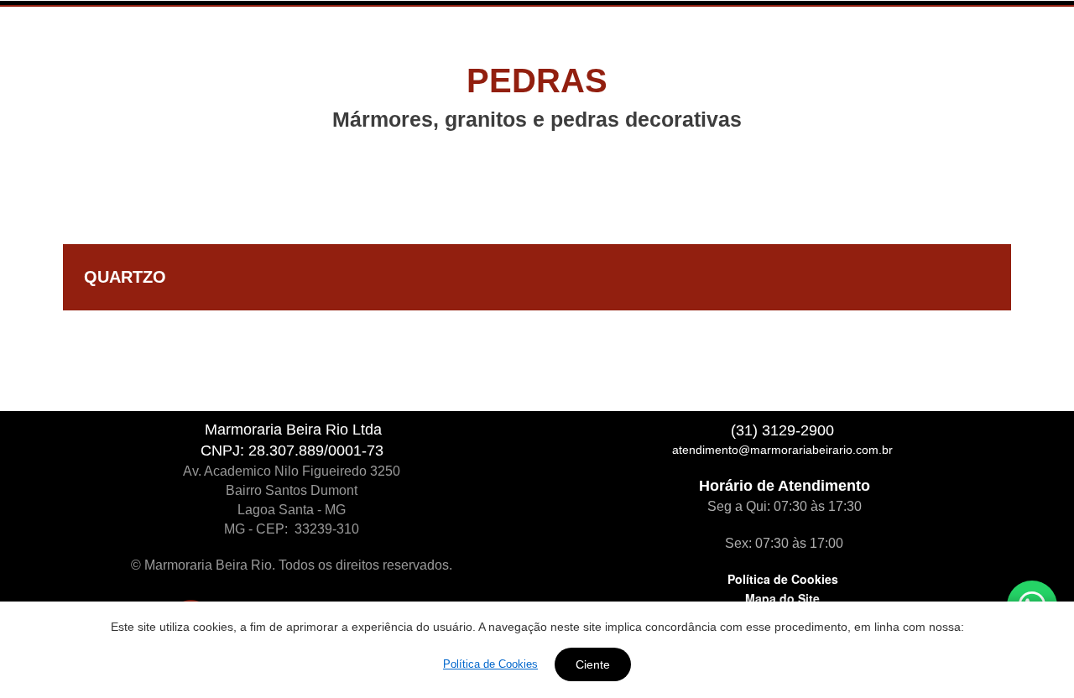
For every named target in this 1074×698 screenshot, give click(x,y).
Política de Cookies (782, 578)
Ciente (593, 664)
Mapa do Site (782, 598)
